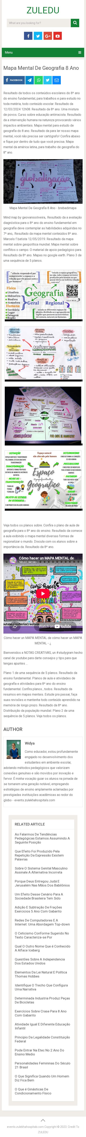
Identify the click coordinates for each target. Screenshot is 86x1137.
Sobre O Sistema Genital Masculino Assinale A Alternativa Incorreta (41, 870)
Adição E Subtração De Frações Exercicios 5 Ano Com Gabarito (38, 909)
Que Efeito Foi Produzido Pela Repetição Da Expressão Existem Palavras (39, 855)
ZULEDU (43, 10)
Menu (9, 52)
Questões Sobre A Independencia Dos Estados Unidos (40, 961)
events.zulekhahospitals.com (25, 1126)
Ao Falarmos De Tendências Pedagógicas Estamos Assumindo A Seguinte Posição (42, 838)
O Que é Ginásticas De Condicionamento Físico (33, 1091)
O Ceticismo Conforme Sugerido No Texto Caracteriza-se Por (42, 935)
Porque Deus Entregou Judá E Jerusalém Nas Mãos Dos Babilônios (42, 883)
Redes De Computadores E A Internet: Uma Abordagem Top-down (42, 922)
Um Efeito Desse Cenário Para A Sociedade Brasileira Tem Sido (39, 896)
